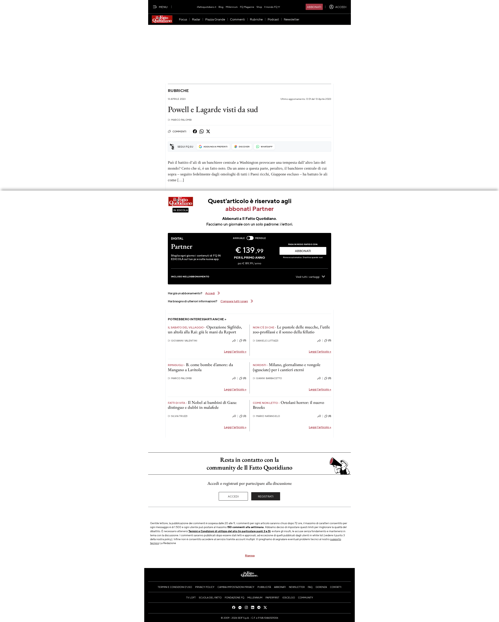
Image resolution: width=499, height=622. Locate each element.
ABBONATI (303, 251)
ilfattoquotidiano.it (206, 7)
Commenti (179, 131)
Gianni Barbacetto (267, 378)
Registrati (266, 496)
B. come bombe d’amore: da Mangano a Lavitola (200, 367)
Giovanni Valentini (182, 340)
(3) (244, 416)
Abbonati (314, 7)
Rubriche (178, 90)
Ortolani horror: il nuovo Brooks (288, 405)
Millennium (232, 7)
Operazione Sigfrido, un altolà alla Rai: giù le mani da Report (205, 329)
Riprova (250, 555)
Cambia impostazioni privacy (236, 586)
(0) (244, 340)
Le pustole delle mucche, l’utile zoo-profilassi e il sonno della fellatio (291, 329)
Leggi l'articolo (235, 351)
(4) (329, 416)
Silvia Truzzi (178, 416)
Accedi (233, 496)
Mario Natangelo (266, 416)
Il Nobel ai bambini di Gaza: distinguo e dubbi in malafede (202, 405)
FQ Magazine (247, 7)
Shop (259, 7)
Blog (221, 7)
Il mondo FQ (270, 6)
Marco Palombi (180, 119)
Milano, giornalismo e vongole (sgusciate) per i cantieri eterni (286, 367)
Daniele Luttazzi (266, 340)
